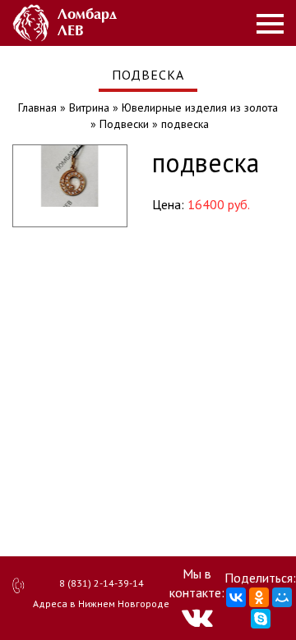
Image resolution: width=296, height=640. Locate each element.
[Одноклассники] (259, 597)
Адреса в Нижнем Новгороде (101, 603)
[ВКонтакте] (236, 597)
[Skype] (261, 619)
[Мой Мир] (282, 597)
